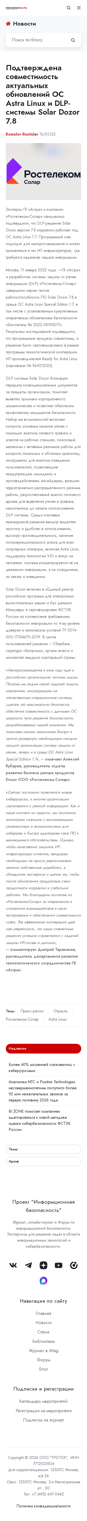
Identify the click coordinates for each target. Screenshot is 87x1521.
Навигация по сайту (43, 1301)
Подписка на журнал (43, 1420)
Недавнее (17, 1048)
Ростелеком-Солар (22, 1019)
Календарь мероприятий (43, 1401)
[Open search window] (68, 7)
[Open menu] (78, 7)
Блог (43, 1369)
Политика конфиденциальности (43, 1506)
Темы (13, 1149)
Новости (44, 1322)
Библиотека (43, 1341)
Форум (43, 1360)
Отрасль (60, 1011)
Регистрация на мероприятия (44, 1411)
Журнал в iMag (43, 1350)
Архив (14, 1161)
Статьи (43, 1332)
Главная (43, 1313)
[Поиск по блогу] (73, 40)
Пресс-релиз (32, 1011)
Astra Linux (57, 1019)
